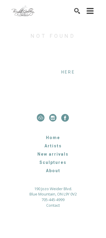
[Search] (77, 11)
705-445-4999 (53, 200)
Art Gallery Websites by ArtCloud (69, 222)
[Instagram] (54, 118)
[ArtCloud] (42, 118)
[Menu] (90, 11)
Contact (53, 205)
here (68, 72)
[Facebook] (65, 118)
